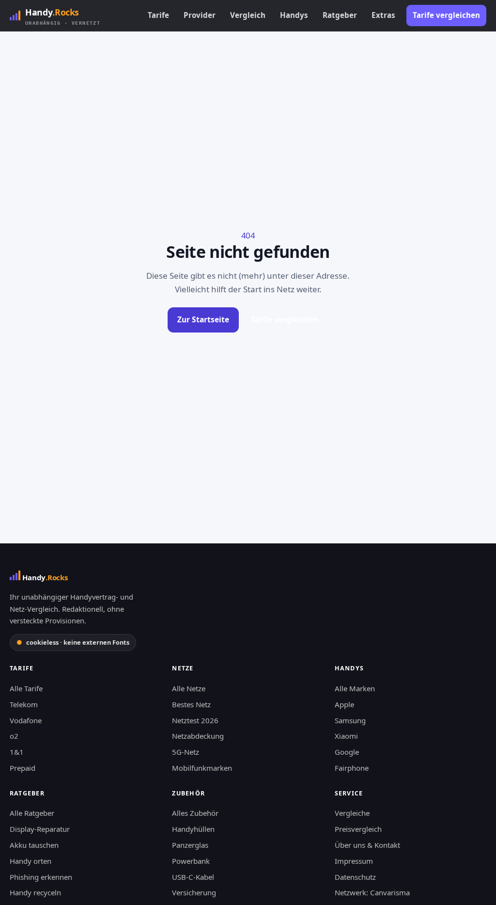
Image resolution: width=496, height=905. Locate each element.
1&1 (17, 752)
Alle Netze (188, 688)
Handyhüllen (193, 829)
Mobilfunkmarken (202, 768)
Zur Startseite (203, 319)
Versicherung (194, 892)
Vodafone (26, 720)
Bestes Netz (191, 704)
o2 (14, 736)
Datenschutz (355, 877)
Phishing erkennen (41, 877)
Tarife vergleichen (446, 15)
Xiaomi (346, 736)
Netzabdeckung (198, 736)
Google (347, 752)
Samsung (350, 720)
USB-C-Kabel (193, 877)
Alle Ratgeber (32, 813)
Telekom (24, 704)
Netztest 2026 (195, 720)
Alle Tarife (26, 688)
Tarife (158, 15)
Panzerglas (190, 845)
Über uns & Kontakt (367, 845)
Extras (383, 15)
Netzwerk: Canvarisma (372, 892)
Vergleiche (352, 813)
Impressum (354, 861)
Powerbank (191, 861)
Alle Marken (355, 688)
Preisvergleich (358, 829)
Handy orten (30, 861)
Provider (200, 15)
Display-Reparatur (40, 829)
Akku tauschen (34, 845)
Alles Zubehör (195, 813)
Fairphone (352, 768)
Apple (344, 704)
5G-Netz (185, 752)
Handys (294, 15)
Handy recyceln (35, 892)
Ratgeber (340, 15)
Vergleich (247, 15)
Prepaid (22, 768)
